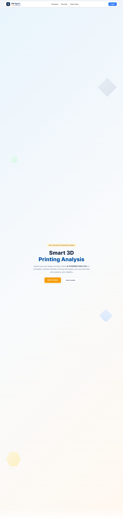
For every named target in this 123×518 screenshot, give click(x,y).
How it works (70, 280)
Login (112, 4)
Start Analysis (53, 280)
